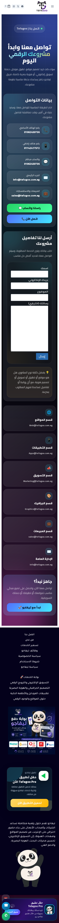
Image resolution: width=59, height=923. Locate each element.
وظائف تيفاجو (30, 651)
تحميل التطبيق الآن (30, 802)
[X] (18, 6)
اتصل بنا (29, 634)
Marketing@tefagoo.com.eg (37, 481)
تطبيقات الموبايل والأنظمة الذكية (29, 693)
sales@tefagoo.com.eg (40, 537)
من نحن (29, 640)
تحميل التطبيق (12, 912)
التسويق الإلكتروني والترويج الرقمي (29, 682)
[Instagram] (14, 6)
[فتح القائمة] (52, 6)
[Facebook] (22, 6)
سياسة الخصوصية (29, 656)
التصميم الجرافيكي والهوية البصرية (29, 688)
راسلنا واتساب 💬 (30, 208)
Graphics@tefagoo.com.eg (38, 509)
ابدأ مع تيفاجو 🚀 (29, 607)
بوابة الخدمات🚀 (29, 677)
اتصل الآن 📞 (30, 218)
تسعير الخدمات (29, 645)
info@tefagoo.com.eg (41, 564)
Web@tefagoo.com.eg (40, 425)
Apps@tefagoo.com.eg (40, 453)
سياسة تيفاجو (29, 667)
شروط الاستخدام (29, 661)
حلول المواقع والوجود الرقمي (29, 699)
